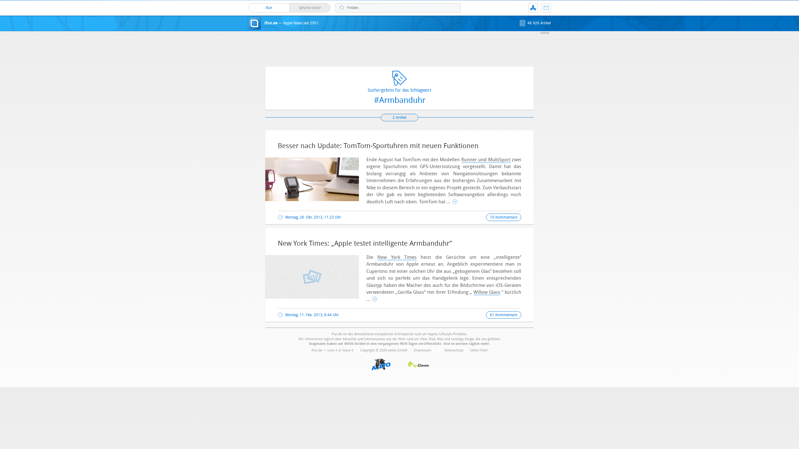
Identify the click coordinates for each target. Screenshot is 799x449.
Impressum (422, 350)
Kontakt (546, 7)
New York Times (397, 257)
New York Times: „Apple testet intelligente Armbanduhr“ (365, 243)
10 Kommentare (503, 217)
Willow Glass (486, 292)
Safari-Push (479, 350)
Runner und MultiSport (486, 159)
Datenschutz (453, 350)
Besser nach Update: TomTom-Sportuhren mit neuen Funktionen (378, 146)
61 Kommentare (503, 315)
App (533, 7)
